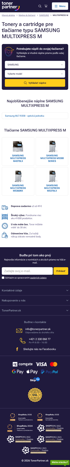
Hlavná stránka (8, 15)
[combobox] (35, 65)
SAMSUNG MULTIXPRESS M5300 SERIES (52, 158)
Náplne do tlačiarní (27, 15)
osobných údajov (38, 278)
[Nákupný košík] (46, 6)
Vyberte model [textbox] (15, 73)
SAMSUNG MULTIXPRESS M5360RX (18, 188)
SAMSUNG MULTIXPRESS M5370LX (52, 188)
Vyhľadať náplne (37, 83)
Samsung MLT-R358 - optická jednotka (24, 115)
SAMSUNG (44, 15)
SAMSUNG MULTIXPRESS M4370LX (18, 158)
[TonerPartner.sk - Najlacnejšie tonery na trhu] (11, 6)
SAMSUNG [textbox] (13, 64)
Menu (62, 6)
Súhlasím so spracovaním (26, 278)
